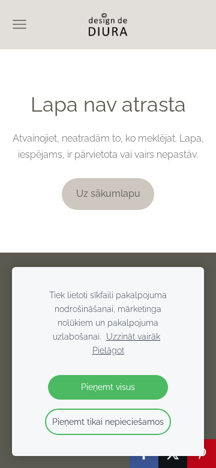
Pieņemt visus (108, 387)
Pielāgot (108, 350)
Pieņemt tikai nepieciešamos (108, 421)
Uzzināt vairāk (133, 336)
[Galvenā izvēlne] (19, 24)
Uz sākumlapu (108, 193)
